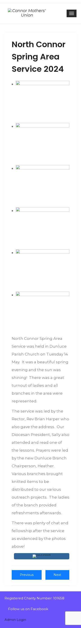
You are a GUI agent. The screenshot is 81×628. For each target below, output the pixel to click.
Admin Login (15, 619)
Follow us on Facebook (27, 609)
